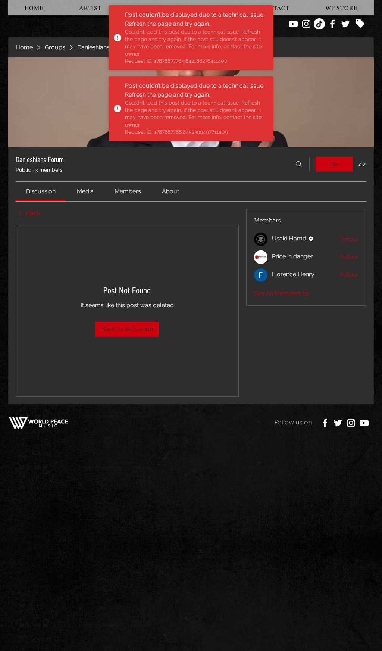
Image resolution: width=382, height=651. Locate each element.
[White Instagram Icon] (306, 23)
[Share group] (361, 163)
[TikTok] (319, 23)
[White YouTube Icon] (293, 23)
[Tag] (360, 23)
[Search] (298, 164)
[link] (41, 191)
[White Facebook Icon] (332, 23)
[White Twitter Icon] (345, 23)
